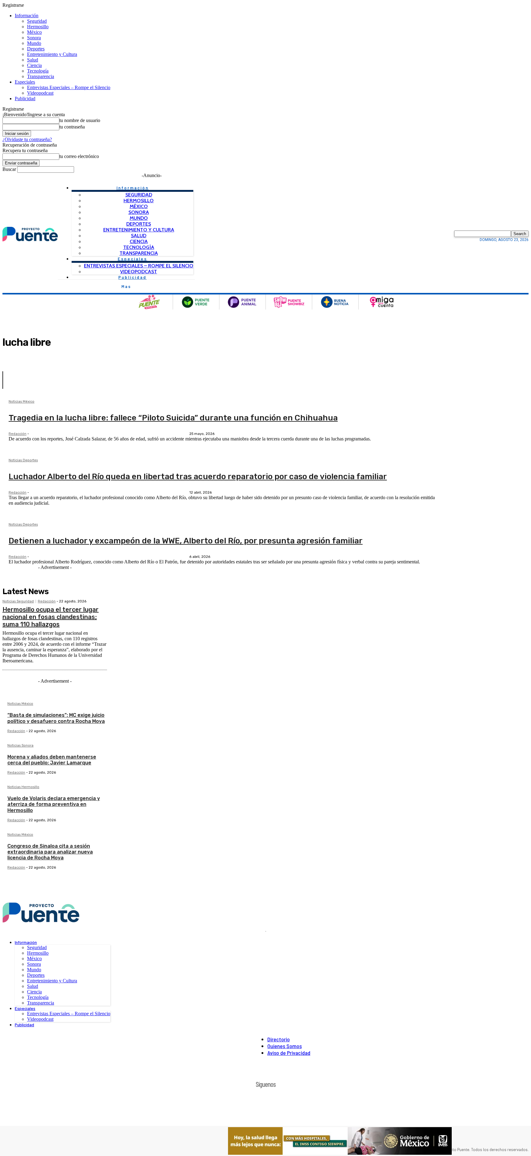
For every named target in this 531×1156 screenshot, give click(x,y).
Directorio (278, 1039)
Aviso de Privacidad (288, 1052)
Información (26, 15)
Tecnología (38, 70)
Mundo (34, 43)
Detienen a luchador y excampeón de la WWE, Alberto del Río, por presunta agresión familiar (186, 541)
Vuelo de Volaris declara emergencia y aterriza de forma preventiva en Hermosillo (53, 804)
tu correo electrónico (79, 156)
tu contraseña (72, 126)
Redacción (17, 434)
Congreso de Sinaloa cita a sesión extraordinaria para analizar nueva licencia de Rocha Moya (50, 852)
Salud (32, 59)
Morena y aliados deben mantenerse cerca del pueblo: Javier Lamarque (51, 760)
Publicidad (25, 98)
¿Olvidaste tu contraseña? (27, 139)
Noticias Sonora (20, 746)
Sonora (34, 37)
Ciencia (34, 65)
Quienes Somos (284, 1046)
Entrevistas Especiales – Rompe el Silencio (68, 87)
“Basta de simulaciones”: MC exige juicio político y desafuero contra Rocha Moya (56, 718)
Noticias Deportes (23, 460)
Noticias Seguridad (18, 601)
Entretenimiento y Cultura (52, 54)
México (34, 32)
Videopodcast (40, 93)
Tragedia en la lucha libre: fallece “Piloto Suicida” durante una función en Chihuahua (173, 418)
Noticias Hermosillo (23, 787)
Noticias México (21, 402)
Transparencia (40, 76)
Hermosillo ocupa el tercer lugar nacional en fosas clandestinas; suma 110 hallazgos (50, 617)
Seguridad (37, 21)
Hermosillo (38, 26)
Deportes (36, 48)
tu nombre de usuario (79, 120)
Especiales (25, 82)
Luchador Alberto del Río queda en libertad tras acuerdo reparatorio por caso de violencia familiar (198, 476)
